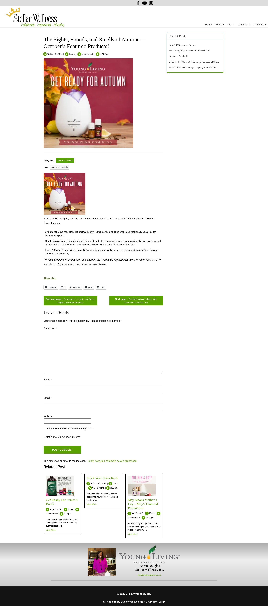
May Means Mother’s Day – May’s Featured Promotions (143, 504)
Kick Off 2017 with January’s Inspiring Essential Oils (192, 67)
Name (48, 379)
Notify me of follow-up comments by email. (69, 428)
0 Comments (52, 513)
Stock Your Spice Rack (102, 478)
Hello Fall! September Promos (182, 45)
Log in (162, 602)
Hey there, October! (178, 56)
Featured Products (59, 167)
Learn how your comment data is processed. (112, 461)
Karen (72, 54)
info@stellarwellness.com (149, 574)
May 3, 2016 (137, 513)
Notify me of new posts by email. (64, 437)
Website (48, 416)
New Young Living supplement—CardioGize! (189, 50)
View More (51, 530)
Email (48, 397)
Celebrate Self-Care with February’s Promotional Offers (194, 62)
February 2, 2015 (99, 483)
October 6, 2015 (54, 54)
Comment (50, 328)
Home (208, 24)
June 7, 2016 (56, 509)
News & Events (65, 160)
